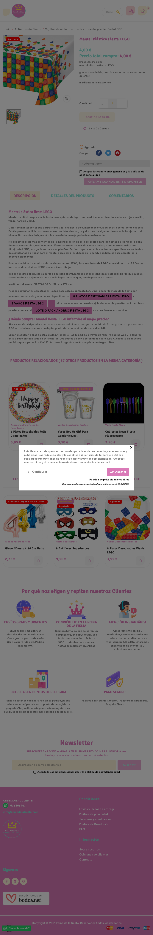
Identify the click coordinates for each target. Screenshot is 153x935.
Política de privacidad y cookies (109, 479)
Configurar (37, 472)
